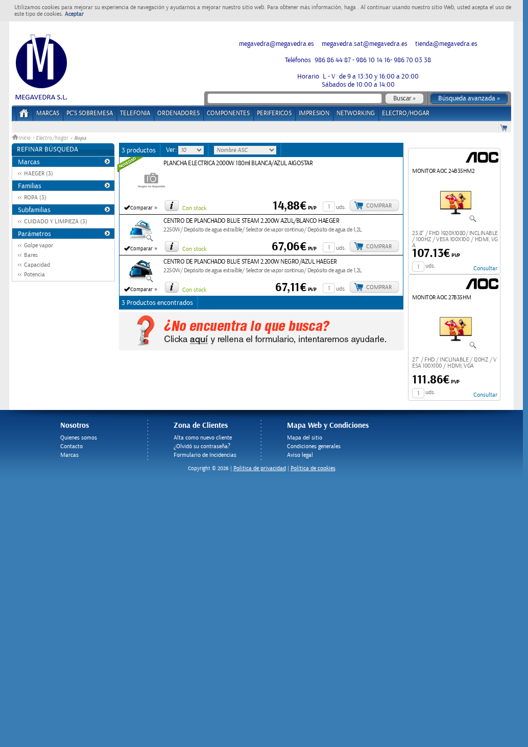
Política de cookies (313, 468)
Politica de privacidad (259, 468)
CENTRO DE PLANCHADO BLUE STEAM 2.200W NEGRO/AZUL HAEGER (250, 262)
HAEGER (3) (38, 173)
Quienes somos (78, 437)
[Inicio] (24, 116)
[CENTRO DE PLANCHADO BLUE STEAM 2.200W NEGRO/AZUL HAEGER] (141, 281)
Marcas (47, 113)
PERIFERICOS (274, 113)
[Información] (171, 205)
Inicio (25, 138)
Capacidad (37, 265)
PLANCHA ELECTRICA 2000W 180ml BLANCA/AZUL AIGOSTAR (238, 163)
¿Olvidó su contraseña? (202, 446)
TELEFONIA (135, 113)
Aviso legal (300, 455)
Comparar (141, 208)
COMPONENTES (228, 113)
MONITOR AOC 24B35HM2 (443, 171)
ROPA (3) (35, 197)
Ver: (172, 150)
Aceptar (74, 14)
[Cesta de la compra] (504, 127)
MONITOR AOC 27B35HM (441, 297)
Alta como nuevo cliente (203, 437)
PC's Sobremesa (89, 113)
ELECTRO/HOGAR (405, 113)
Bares (31, 255)
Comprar (379, 205)
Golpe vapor (38, 245)
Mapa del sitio (304, 437)
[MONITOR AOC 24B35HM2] (456, 221)
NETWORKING (356, 113)
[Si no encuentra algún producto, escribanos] (261, 348)
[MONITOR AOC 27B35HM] (456, 347)
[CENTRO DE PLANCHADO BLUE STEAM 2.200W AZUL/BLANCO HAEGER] (141, 240)
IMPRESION (314, 113)
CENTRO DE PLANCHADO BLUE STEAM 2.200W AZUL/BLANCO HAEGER (251, 221)
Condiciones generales (314, 446)
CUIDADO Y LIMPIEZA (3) (55, 221)
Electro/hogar (52, 138)
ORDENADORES (178, 113)
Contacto (71, 446)
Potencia (34, 274)
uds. (341, 207)
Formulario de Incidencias (205, 455)
